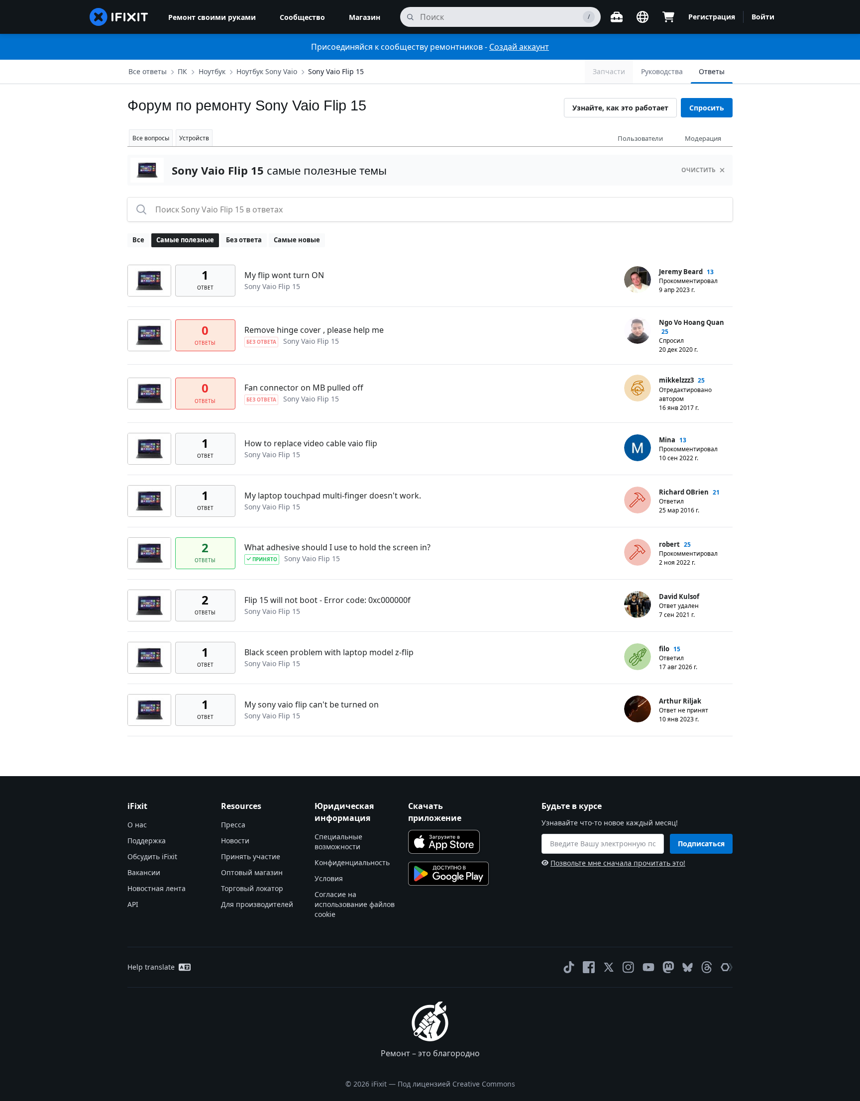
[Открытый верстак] (617, 17)
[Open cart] (668, 17)
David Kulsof (679, 596)
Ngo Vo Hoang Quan (691, 322)
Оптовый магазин (252, 872)
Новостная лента (156, 888)
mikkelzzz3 (676, 380)
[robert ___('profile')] (637, 552)
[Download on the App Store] (444, 842)
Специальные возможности (338, 841)
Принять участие (250, 856)
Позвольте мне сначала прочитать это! (617, 863)
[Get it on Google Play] (448, 874)
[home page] (119, 17)
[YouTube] (648, 967)
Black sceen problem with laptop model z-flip (329, 652)
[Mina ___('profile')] (637, 447)
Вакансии (143, 872)
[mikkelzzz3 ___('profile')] (637, 388)
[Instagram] (629, 967)
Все (138, 239)
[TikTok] (569, 967)
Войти (763, 16)
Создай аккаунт (519, 46)
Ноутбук (212, 71)
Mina (667, 439)
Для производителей (257, 904)
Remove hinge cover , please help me (314, 329)
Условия (329, 878)
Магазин (364, 17)
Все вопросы (150, 138)
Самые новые (297, 239)
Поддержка (146, 840)
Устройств (194, 138)
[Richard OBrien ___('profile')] (637, 500)
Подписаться (701, 843)
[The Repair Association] (727, 967)
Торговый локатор (252, 888)
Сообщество (302, 17)
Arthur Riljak (680, 701)
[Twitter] (609, 967)
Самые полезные (185, 239)
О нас (137, 824)
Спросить (706, 107)
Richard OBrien (684, 492)
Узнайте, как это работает (620, 107)
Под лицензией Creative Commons (456, 1084)
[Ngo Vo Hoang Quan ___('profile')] (637, 330)
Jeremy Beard (681, 271)
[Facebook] (589, 967)
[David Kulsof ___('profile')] (637, 604)
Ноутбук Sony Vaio (266, 71)
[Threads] (707, 967)
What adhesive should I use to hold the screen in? (337, 547)
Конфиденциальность (352, 862)
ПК (182, 71)
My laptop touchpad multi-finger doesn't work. (332, 495)
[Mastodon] (668, 967)
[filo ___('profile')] (637, 656)
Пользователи (640, 138)
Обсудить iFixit (152, 856)
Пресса (233, 824)
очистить (698, 170)
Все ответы (147, 71)
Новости (235, 840)
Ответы (712, 71)
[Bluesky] (687, 967)
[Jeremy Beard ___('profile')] (637, 279)
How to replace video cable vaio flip (310, 443)
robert (669, 544)
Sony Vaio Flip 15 (336, 71)
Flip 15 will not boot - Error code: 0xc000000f (327, 600)
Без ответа (244, 239)
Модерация (703, 138)
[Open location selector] (642, 17)
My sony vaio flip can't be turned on (311, 704)
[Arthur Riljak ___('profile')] (637, 709)
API (132, 904)
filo (664, 648)
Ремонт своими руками (212, 17)
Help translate (151, 967)
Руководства (662, 71)
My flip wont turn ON (284, 275)
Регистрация (711, 16)
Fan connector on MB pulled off (303, 387)
